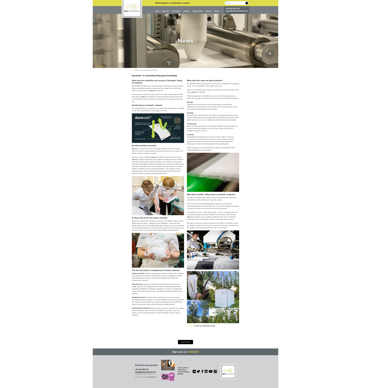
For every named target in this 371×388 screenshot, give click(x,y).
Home (157, 11)
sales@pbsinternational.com (236, 11)
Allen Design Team (151, 377)
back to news (185, 342)
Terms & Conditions (183, 372)
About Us (165, 11)
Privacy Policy (182, 370)
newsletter (193, 351)
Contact (216, 11)
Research (187, 11)
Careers (208, 11)
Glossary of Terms (183, 368)
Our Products (176, 11)
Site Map (180, 374)
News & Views (198, 11)
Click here (190, 326)
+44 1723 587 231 (232, 8)
